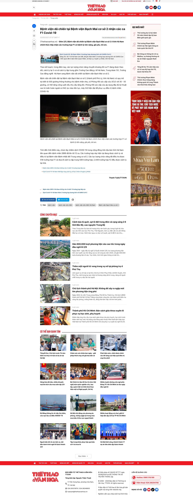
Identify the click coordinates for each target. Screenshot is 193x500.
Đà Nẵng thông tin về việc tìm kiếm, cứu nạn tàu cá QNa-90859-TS (53, 414)
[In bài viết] (34, 36)
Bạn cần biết (144, 14)
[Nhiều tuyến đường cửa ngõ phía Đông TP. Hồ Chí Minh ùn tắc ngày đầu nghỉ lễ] (113, 371)
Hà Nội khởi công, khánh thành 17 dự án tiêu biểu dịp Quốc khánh (112, 443)
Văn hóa (105, 14)
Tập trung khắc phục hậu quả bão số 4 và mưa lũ (82, 443)
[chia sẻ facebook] (34, 31)
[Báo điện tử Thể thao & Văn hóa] (97, 7)
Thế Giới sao (131, 14)
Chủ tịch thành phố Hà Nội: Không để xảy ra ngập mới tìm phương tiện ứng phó (98, 290)
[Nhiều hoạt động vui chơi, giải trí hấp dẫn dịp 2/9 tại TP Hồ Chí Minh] (113, 403)
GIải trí (121, 14)
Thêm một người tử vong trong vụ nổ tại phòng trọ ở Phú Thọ (97, 268)
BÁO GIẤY (115, 1)
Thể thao (68, 14)
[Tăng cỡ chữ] (34, 40)
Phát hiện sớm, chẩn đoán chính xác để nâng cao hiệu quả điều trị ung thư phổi (112, 355)
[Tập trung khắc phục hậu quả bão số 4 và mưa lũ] (83, 431)
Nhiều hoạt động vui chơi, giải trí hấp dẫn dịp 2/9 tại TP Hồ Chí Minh (113, 414)
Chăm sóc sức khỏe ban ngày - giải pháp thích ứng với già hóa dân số (83, 354)
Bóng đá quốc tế (93, 14)
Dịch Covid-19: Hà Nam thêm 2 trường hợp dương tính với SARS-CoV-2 (85, 54)
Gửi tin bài (148, 1)
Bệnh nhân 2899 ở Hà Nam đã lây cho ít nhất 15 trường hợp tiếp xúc (64, 168)
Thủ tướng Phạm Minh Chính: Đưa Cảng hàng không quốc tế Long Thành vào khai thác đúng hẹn (147, 81)
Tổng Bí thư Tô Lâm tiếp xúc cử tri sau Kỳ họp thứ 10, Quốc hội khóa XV (148, 69)
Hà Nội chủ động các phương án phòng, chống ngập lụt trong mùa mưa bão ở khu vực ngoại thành (82, 415)
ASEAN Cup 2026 (44, 14)
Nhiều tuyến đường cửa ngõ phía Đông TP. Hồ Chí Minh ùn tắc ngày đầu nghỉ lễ (112, 384)
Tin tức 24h (57, 14)
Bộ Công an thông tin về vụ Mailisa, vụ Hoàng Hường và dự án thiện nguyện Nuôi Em (148, 57)
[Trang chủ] (34, 14)
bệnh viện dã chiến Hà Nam (85, 205)
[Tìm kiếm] (34, 7)
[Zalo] (159, 7)
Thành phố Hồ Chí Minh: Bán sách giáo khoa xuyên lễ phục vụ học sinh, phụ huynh (98, 312)
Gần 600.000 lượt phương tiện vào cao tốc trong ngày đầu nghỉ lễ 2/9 (98, 245)
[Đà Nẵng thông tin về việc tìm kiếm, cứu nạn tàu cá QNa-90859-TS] (53, 403)
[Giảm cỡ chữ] (34, 48)
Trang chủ (35, 18)
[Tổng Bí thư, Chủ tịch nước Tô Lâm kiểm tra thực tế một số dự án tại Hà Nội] (53, 343)
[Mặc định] (34, 44)
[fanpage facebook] (147, 7)
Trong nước (54, 18)
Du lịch (113, 14)
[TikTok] (160, 1)
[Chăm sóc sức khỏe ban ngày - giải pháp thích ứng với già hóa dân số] (83, 343)
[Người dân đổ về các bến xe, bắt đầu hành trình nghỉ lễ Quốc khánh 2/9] (53, 431)
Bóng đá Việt (79, 14)
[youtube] (151, 7)
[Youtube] (156, 1)
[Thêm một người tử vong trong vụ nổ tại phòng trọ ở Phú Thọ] (55, 271)
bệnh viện (51, 205)
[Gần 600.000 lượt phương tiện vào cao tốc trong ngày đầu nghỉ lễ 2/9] (55, 249)
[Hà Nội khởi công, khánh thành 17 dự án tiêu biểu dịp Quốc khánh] (113, 431)
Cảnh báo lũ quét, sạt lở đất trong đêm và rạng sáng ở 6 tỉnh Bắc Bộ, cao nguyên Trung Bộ (99, 223)
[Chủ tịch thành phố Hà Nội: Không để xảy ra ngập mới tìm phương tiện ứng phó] (55, 293)
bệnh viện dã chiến (65, 205)
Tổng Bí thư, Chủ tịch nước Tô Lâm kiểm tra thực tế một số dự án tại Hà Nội (52, 355)
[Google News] (114, 38)
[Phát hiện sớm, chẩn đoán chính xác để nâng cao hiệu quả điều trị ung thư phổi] (113, 343)
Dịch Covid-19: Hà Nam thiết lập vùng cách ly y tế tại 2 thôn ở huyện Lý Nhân (66, 172)
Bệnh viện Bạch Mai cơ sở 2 (109, 205)
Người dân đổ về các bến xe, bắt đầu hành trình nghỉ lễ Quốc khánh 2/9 (52, 444)
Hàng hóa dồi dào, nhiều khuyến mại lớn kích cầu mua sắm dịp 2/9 (52, 383)
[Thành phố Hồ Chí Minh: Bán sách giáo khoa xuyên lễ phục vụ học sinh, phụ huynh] (55, 315)
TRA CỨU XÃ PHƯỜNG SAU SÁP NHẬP (131, 1)
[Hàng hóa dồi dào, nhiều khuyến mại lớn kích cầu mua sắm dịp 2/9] (53, 371)
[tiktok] (155, 7)
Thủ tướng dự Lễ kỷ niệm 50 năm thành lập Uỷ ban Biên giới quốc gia (147, 35)
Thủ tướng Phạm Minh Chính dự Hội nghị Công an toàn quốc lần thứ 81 (147, 45)
